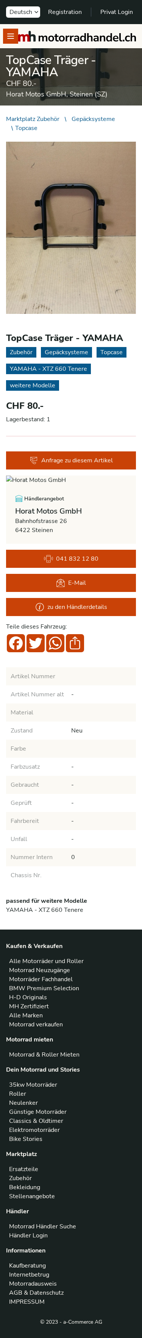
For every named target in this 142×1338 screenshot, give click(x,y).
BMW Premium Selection (44, 988)
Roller (17, 1094)
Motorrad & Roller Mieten (44, 1055)
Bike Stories (25, 1139)
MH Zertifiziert (29, 1006)
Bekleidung (24, 1187)
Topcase (26, 128)
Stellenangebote (32, 1196)
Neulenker (23, 1103)
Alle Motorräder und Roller (46, 961)
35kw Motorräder (33, 1085)
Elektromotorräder (34, 1130)
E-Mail (77, 583)
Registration (65, 12)
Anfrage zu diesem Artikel (77, 460)
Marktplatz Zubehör (32, 119)
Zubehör (20, 1178)
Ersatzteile (23, 1169)
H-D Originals (28, 997)
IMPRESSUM (27, 1302)
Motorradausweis (33, 1284)
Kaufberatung (27, 1266)
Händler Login (28, 1235)
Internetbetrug (29, 1275)
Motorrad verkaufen (36, 1024)
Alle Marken (26, 1015)
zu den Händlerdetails (77, 607)
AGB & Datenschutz (36, 1293)
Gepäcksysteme (93, 119)
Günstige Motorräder (38, 1112)
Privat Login (116, 12)
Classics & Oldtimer (36, 1121)
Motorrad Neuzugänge (39, 970)
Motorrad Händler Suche (42, 1226)
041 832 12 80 (77, 559)
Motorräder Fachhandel (41, 979)
